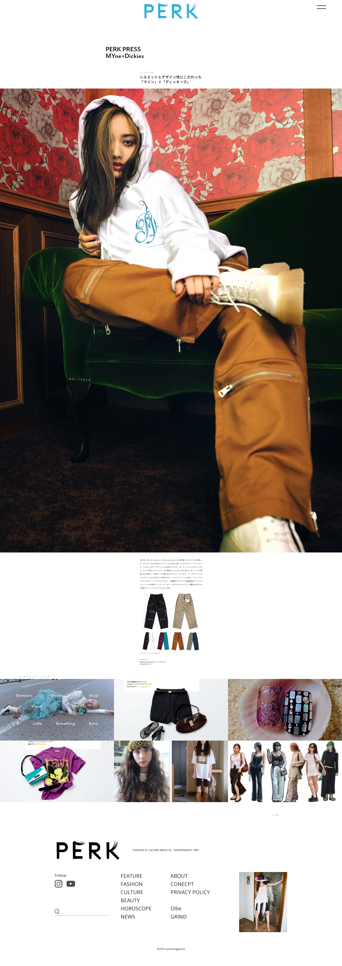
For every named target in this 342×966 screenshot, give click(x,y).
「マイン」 (156, 560)
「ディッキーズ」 (168, 560)
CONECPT (182, 883)
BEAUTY (130, 900)
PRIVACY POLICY (190, 892)
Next (273, 814)
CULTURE (132, 892)
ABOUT (179, 875)
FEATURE (131, 875)
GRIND (179, 916)
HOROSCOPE (136, 908)
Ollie (176, 908)
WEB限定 (189, 581)
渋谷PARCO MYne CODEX (147, 662)
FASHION (132, 883)
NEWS (128, 916)
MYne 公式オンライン (146, 664)
